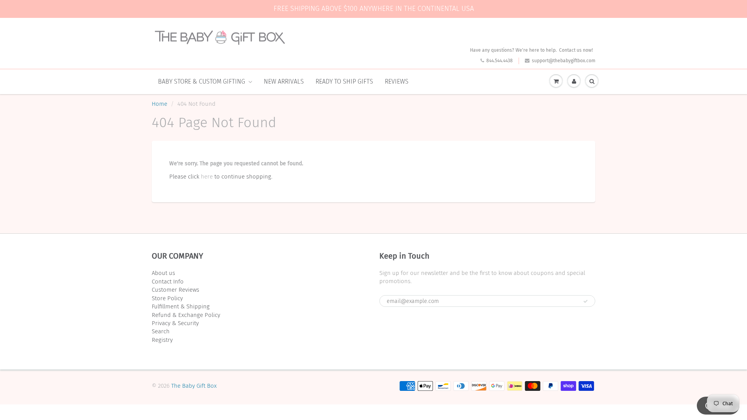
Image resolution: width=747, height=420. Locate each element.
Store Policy (167, 298)
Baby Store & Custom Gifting (201, 81)
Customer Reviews (175, 289)
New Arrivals (284, 81)
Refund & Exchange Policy (186, 315)
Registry (162, 339)
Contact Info (168, 281)
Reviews (397, 81)
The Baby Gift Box (194, 385)
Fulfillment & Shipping (181, 306)
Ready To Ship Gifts (344, 81)
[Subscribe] (585, 301)
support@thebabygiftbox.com (563, 60)
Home (159, 103)
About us (163, 273)
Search (161, 331)
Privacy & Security (175, 323)
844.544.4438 (499, 60)
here (207, 176)
